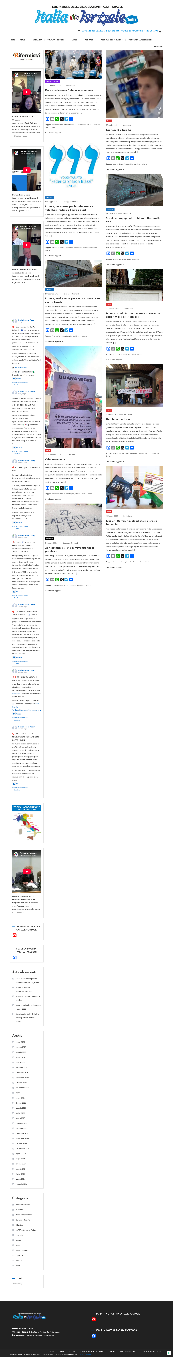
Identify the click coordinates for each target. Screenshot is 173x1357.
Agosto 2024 (21, 1154)
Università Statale (146, 562)
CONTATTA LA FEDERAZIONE (140, 40)
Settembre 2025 (22, 1088)
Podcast (89, 40)
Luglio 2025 (20, 1098)
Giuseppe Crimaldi (70, 202)
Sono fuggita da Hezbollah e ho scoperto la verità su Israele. (27, 1018)
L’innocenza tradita (118, 130)
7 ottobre (116, 354)
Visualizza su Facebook (20, 383)
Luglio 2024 (20, 1159)
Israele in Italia (21, 367)
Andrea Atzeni (57, 336)
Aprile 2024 (20, 1174)
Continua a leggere (53, 133)
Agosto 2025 (21, 1093)
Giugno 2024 (21, 1164)
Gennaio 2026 (21, 1067)
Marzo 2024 (20, 1179)
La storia (19, 1235)
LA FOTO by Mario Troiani (26, 1230)
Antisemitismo (57, 125)
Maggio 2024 (21, 1169)
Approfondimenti (52, 81)
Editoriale (49, 539)
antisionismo (69, 125)
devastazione (80, 125)
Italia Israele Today (128, 354)
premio (61, 247)
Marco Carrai (80, 494)
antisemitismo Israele (60, 585)
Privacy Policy (17, 1284)
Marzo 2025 (20, 1118)
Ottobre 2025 (21, 1083)
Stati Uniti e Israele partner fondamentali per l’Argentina (27, 980)
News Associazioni (23, 1250)
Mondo (18, 1240)
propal (52, 127)
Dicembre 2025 (22, 1072)
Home (12, 40)
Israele (129, 562)
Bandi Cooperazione (24, 1215)
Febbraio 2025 (21, 1123)
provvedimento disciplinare (130, 259)
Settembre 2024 (22, 1148)
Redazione (70, 86)
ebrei (138, 164)
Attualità (37, 40)
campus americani (77, 585)
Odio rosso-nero (55, 459)
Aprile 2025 (20, 1113)
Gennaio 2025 (21, 1128)
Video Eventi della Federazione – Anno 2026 (28, 1007)
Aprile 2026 (20, 1057)
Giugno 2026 (21, 1047)
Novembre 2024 (22, 1138)
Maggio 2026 (21, 1052)
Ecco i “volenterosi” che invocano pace (69, 90)
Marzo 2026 (20, 1062)
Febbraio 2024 (21, 1184)
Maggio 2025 (21, 1108)
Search (157, 46)
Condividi (17, 385)
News (22, 40)
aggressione (118, 164)
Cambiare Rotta (131, 453)
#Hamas (31, 710)
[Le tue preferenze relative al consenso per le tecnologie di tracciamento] (169, 1353)
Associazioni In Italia (111, 40)
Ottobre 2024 (21, 1143)
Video (74, 40)
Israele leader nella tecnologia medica (28, 998)
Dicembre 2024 (22, 1133)
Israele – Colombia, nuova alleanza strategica (26, 989)
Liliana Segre (69, 494)
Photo (19, 447)
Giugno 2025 (21, 1103)
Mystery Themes (85, 1354)
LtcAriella (16, 693)
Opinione (19, 1255)
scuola (84, 336)
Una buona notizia (118, 419)
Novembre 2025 (22, 1077)
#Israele (22, 710)
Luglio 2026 (20, 1042)
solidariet (69, 247)
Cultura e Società (55, 40)
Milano (90, 125)
